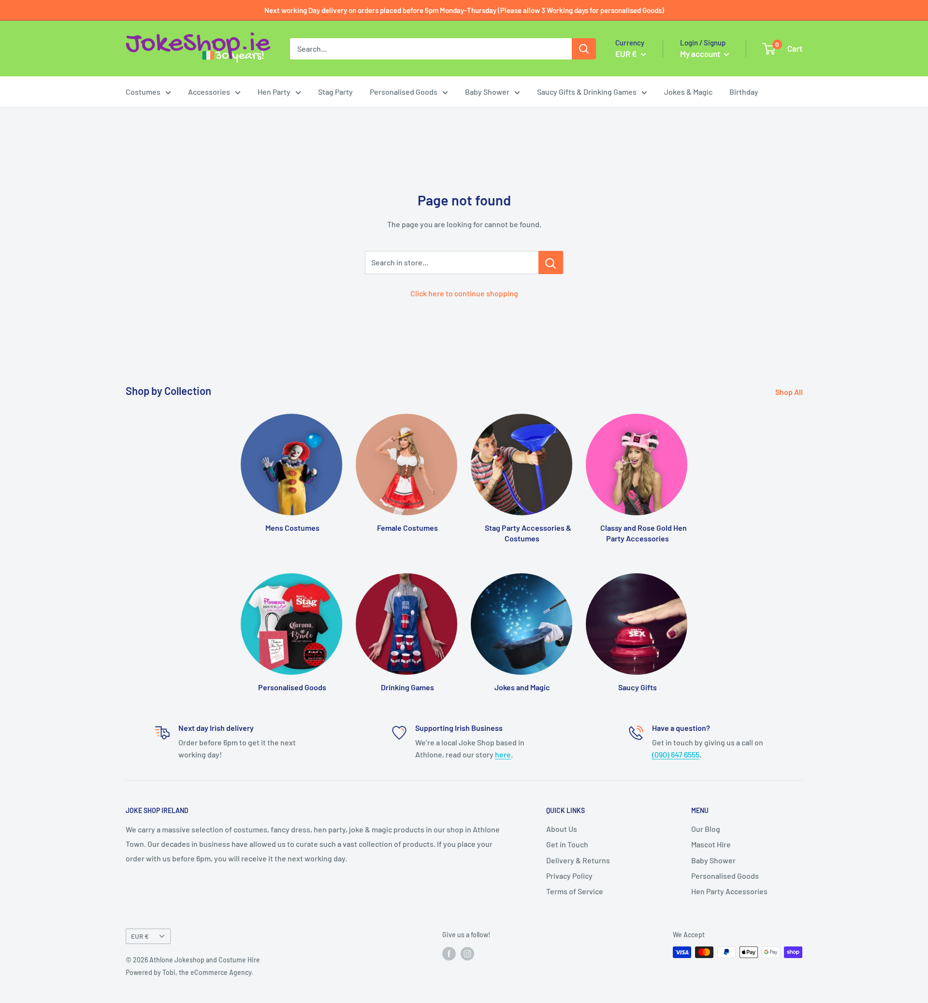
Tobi (168, 972)
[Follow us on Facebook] (449, 953)
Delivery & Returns (578, 860)
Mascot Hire (711, 844)
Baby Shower (487, 91)
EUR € (140, 936)
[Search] (584, 48)
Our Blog (705, 828)
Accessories (209, 91)
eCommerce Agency (220, 972)
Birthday (743, 91)
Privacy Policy (569, 875)
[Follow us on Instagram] (467, 953)
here (503, 754)
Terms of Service (574, 891)
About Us (561, 828)
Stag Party (335, 91)
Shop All (789, 391)
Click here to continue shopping (464, 293)
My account (701, 53)
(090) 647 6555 (675, 754)
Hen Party (274, 91)
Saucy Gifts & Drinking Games (587, 91)
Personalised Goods (403, 91)
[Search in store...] (550, 262)
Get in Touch (567, 844)
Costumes (143, 91)
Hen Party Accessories (729, 891)
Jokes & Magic (688, 91)
